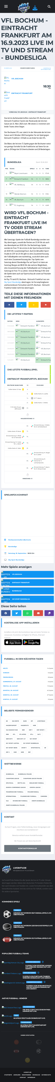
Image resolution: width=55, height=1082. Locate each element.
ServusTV (9, 739)
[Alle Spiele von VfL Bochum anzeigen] (7, 80)
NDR (23, 730)
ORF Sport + (41, 730)
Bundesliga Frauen (25, 774)
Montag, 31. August (10, 699)
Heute (5, 668)
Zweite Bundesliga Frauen (15, 805)
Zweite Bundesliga (38, 800)
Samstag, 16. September (17, 553)
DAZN (25, 721)
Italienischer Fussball (28, 796)
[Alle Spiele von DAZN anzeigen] (7, 1015)
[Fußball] (39, 1051)
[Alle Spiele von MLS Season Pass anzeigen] (11, 1007)
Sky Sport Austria (12, 743)
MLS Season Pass (12, 730)
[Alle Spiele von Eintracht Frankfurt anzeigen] (7, 96)
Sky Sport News (11, 747)
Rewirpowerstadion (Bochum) (19, 540)
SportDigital (35, 747)
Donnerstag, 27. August (12, 681)
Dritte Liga (21, 783)
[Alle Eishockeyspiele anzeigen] (7, 927)
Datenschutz (46, 1075)
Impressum (31, 1077)
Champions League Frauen (32, 778)
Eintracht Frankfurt (21, 93)
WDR (22, 752)
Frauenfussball (33, 792)
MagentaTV (25, 725)
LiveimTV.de (27, 1072)
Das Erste (15, 721)
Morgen (6, 673)
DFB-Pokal (9, 783)
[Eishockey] (39, 1042)
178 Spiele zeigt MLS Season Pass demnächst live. (36, 1010)
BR (7, 721)
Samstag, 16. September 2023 (46, 68)
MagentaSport (11, 725)
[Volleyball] (27, 1060)
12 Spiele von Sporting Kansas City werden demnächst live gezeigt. (38, 967)
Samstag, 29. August (10, 690)
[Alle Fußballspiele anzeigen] (7, 914)
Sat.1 (39, 734)
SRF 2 (7, 752)
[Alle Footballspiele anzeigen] (7, 939)
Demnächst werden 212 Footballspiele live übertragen (32, 939)
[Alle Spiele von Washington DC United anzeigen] (13, 982)
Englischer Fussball (36, 783)
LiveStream (41, 721)
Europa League (35, 787)
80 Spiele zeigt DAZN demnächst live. (29, 1018)
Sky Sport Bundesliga (12, 282)
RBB (7, 734)
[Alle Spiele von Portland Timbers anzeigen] (11, 973)
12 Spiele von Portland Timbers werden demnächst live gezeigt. (37, 977)
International (11, 796)
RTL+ (31, 734)
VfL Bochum (17, 79)
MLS (7, 800)
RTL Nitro (22, 734)
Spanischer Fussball (20, 800)
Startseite (8, 1075)
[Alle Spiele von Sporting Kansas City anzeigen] (13, 962)
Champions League (12, 778)
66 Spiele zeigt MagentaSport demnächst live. (33, 1026)
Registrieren (26, 1075)
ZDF (29, 752)
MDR (34, 725)
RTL (14, 734)
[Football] (16, 1051)
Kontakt (23, 1077)
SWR (15, 752)
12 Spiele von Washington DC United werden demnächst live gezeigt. (38, 987)
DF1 (32, 721)
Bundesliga (8, 68)
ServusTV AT (21, 739)
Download (36, 1075)
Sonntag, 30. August (11, 695)
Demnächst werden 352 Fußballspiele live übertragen (32, 913)
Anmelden (16, 1075)
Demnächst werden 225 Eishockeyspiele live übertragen (32, 926)
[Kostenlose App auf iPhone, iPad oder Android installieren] (34, 9)
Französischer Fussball (14, 792)
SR (45, 747)
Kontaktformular (27, 848)
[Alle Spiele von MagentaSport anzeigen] (10, 1022)
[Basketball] (16, 1042)
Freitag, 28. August (10, 686)
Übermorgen (8, 677)
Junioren (44, 796)
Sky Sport (33, 739)
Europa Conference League (16, 787)
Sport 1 (24, 747)
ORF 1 (30, 730)
